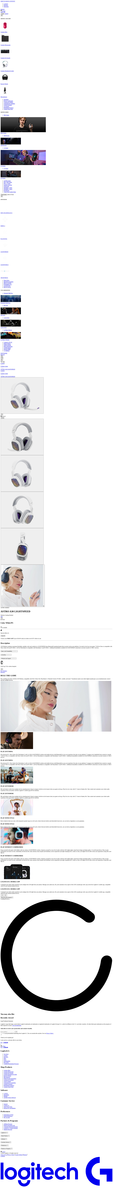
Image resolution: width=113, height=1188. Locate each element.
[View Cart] (2, 362)
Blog (5, 1058)
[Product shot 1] (22, 395)
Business (6, 5)
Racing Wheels (7, 1076)
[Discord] (7, 1043)
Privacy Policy (11, 1154)
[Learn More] (2, 669)
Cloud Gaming (7, 1081)
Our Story (6, 1054)
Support (2, 9)
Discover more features (6, 897)
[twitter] (3, 1043)
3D (3, 417)
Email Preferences (8, 1116)
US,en (3, 10)
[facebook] (4, 1043)
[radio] (1, 626)
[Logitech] (3, 12)
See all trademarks (16, 1025)
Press (5, 1059)
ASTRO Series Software (10, 1097)
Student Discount (8, 1129)
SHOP (2, 13)
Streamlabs (6, 1095)
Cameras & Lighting (9, 1080)
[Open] (4, 362)
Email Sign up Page (8, 1114)
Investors (6, 1057)
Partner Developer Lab (9, 1125)
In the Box (3, 654)
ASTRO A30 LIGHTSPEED (8, 369)
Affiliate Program (8, 1124)
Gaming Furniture (8, 1084)
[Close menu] (2, 15)
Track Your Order (8, 1106)
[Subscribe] (16, 1032)
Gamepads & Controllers (10, 1082)
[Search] (2, 356)
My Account (7, 1117)
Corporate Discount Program (11, 1126)
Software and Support (6, 658)
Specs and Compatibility (6, 651)
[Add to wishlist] (2, 414)
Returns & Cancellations (10, 1108)
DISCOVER (3, 194)
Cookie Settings (19, 1154)
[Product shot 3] (22, 473)
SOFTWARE (4, 353)
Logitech (6, 4)
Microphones (7, 1077)
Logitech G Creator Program (11, 1128)
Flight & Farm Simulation (10, 1078)
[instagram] (1, 1043)
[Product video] (23, 586)
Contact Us (6, 1105)
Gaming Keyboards (8, 1073)
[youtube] (6, 1043)
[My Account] (2, 360)
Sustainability (7, 1061)
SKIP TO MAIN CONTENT (8, 1)
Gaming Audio (4, 366)
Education (6, 6)
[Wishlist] (2, 358)
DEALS (3, 354)
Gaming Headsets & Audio (10, 1074)
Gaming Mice (7, 1070)
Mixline (5, 1096)
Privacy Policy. (50, 1033)
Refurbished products (9, 1085)
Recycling (6, 1062)
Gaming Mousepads (8, 1071)
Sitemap (25, 1154)
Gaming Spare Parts (8, 1087)
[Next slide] (5, 895)
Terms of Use (4, 1154)
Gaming (3, 363)
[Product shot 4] (22, 510)
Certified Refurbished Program (11, 1063)
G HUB (6, 1093)
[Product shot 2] (22, 437)
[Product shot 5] (22, 546)
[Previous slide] (2, 895)
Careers (5, 1055)
